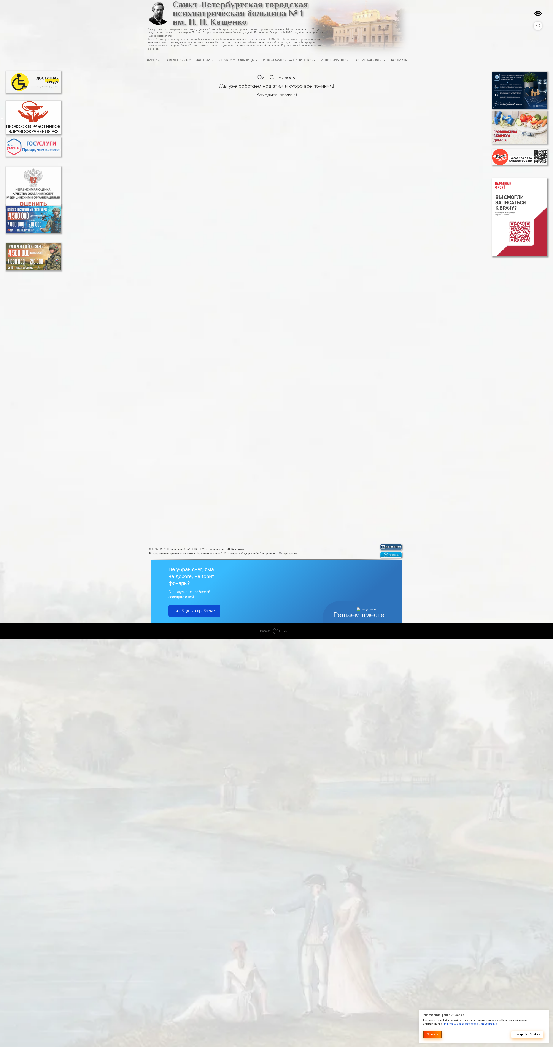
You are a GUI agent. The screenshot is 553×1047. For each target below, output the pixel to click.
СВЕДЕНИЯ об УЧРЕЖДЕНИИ (188, 60)
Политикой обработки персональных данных (470, 1024)
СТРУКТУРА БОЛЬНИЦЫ (236, 60)
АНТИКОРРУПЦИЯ (335, 60)
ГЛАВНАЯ (152, 60)
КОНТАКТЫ (399, 60)
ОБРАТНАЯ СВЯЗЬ (369, 60)
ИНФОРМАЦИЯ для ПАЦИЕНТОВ (288, 60)
